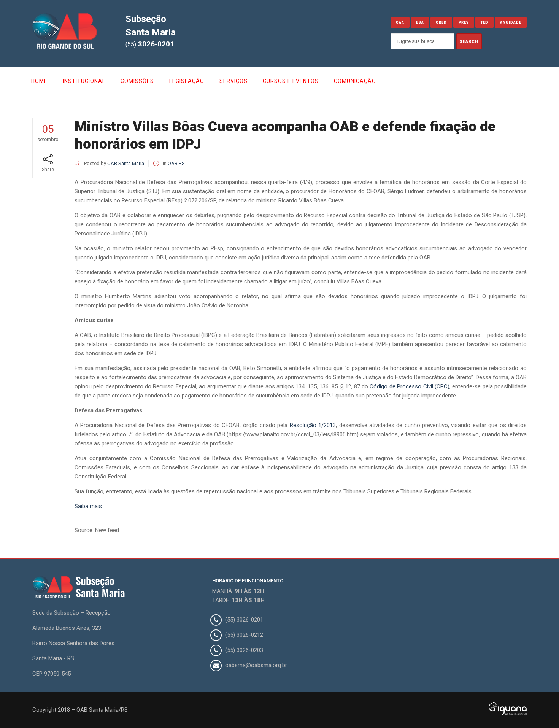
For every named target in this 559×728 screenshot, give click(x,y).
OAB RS (176, 163)
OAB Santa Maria (125, 163)
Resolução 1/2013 (313, 425)
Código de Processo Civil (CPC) (409, 386)
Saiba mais (88, 506)
